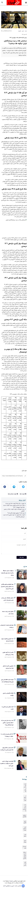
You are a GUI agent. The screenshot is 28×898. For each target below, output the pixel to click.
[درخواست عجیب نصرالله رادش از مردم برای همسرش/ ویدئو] (22, 574)
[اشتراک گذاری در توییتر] (23, 486)
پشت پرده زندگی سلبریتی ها (24, 808)
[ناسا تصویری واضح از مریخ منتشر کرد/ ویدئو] (22, 643)
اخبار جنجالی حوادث (24, 828)
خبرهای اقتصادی (24, 816)
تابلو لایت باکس (25, 864)
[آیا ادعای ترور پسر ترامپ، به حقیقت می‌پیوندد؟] (22, 738)
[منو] (26, 2)
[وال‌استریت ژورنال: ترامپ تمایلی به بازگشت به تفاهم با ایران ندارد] (22, 765)
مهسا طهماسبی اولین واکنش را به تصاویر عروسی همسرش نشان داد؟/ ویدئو (7, 586)
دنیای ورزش (25, 841)
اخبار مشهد (25, 835)
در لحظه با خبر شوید (25, 798)
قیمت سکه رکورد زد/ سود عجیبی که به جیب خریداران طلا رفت (13, 516)
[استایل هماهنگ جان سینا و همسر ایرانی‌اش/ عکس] (22, 602)
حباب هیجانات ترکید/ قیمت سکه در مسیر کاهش (14, 510)
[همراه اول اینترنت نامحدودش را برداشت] (22, 629)
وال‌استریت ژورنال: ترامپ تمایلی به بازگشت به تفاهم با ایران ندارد (6, 763)
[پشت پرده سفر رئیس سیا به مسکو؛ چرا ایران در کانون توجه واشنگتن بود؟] (22, 724)
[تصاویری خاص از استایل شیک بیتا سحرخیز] (22, 670)
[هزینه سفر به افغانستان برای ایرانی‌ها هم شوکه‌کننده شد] (22, 683)
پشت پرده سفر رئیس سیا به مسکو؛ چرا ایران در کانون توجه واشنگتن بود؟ (7, 723)
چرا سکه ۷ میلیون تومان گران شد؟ (16, 513)
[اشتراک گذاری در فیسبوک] (4, 486)
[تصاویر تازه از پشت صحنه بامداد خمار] (22, 615)
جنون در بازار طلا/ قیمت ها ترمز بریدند (14, 503)
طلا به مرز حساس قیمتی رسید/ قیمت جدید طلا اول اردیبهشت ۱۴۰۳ (14, 506)
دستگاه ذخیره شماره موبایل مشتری (24, 855)
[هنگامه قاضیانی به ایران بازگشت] (22, 697)
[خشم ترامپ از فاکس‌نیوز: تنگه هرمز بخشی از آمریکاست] (22, 751)
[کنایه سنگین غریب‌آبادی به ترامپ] (22, 711)
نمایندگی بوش (24, 847)
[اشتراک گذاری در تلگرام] (13, 486)
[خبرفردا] (14, 2)
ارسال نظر (22, 557)
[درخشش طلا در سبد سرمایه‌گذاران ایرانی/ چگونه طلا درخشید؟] (14, 19)
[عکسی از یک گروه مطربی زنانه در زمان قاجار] (22, 656)
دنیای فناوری (25, 821)
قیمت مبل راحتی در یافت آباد (25, 787)
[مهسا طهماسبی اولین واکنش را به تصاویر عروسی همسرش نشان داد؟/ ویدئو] (22, 588)
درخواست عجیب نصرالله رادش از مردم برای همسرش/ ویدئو (7, 573)
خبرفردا (11, 881)
